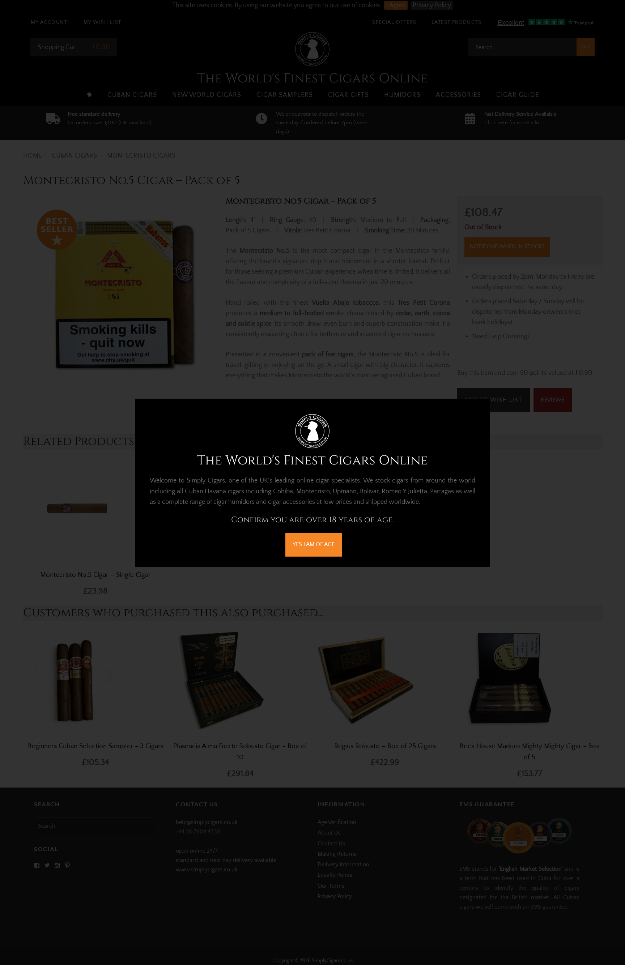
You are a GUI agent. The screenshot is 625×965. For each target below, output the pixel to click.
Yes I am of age (314, 544)
